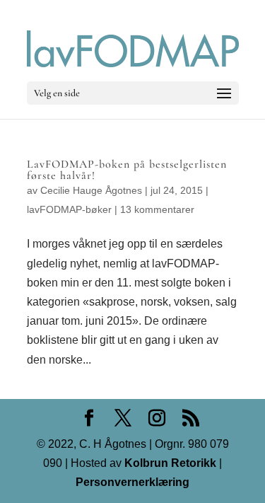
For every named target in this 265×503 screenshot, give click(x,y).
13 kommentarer (157, 209)
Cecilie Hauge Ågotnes (91, 190)
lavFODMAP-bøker (69, 209)
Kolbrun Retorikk (169, 463)
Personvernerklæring (132, 482)
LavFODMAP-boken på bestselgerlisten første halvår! (127, 170)
